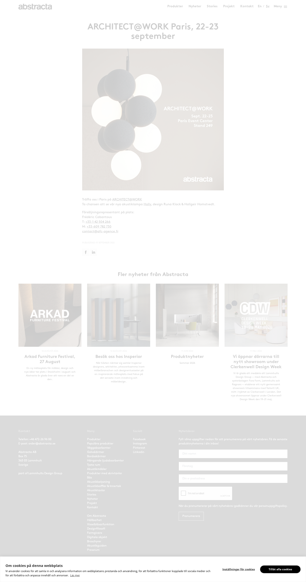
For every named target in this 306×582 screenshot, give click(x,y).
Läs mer (75, 575)
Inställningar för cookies (238, 569)
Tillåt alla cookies (280, 569)
